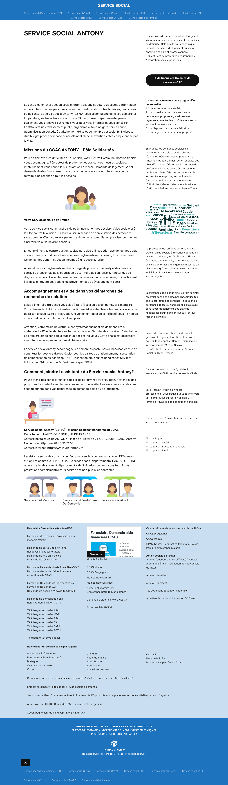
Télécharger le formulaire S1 (43, 637)
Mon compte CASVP (99, 577)
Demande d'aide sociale (91, 726)
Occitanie (151, 654)
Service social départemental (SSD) (43, 13)
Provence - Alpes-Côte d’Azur (163, 662)
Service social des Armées (143, 17)
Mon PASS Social (97, 559)
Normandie (93, 665)
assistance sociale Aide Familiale (112, 678)
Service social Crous (82, 17)
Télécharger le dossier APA (43, 610)
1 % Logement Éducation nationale (166, 590)
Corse (30, 669)
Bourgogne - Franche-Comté (44, 657)
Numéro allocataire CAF (101, 587)
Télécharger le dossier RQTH (44, 630)
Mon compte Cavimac (100, 582)
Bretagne (32, 661)
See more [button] (96, 554)
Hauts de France (96, 657)
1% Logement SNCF (157, 442)
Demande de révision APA (42, 559)
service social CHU (157, 373)
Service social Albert (115, 500)
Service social (114, 5)
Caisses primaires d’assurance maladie (168, 180)
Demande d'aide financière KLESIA (107, 599)
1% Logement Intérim (158, 450)
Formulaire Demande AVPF (42, 586)
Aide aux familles (156, 575)
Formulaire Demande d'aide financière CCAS (53, 567)
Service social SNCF (193, 13)
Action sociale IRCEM (99, 607)
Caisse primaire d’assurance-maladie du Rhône (173, 528)
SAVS (69, 712)
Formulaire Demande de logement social (50, 583)
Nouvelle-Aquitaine (98, 669)
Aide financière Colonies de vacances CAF (172, 80)
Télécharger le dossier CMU (43, 626)
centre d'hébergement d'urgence (150, 695)
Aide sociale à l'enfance (83, 686)
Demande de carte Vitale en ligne (46, 547)
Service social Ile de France (50, 219)
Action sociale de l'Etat (160, 555)
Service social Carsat (107, 13)
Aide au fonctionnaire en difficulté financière (172, 559)
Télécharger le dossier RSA (43, 618)
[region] (81, 71)
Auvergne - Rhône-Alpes (41, 653)
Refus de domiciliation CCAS (44, 602)
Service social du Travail (163, 13)
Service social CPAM (79, 13)
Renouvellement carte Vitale (43, 551)
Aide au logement (156, 583)
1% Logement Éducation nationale (165, 446)
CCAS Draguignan (97, 572)
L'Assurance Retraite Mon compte (106, 591)
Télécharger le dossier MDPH (44, 614)
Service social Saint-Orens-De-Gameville (80, 502)
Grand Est (92, 653)
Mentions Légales (114, 750)
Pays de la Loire (155, 658)
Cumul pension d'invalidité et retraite (167, 418)
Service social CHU (134, 13)
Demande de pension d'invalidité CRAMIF (51, 590)
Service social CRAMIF (111, 17)
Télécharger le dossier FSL (42, 622)
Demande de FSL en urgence (44, 555)
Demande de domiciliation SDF (45, 598)
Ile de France (94, 661)
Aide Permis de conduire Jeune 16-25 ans (170, 598)
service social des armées (69, 678)
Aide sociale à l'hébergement (86, 704)
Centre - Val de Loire (39, 665)
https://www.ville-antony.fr (65, 447)
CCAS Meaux (94, 567)
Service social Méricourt (40, 500)
